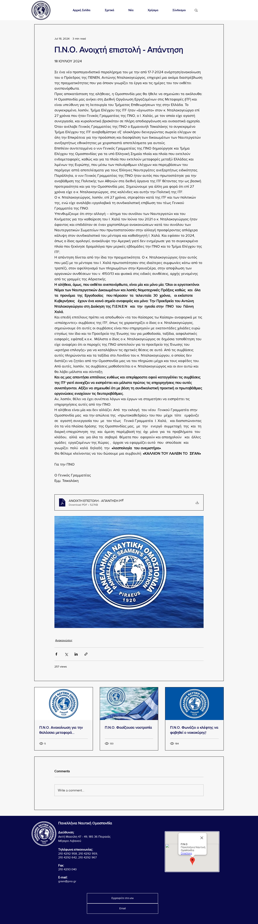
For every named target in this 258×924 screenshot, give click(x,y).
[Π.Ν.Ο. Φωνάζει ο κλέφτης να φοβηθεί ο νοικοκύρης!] (194, 703)
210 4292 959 (87, 853)
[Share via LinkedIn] (76, 654)
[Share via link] (86, 654)
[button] (109, 10)
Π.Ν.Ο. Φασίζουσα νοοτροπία (128, 727)
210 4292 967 (87, 857)
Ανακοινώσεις (63, 640)
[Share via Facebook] (56, 654)
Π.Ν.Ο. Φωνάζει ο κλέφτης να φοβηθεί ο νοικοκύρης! (194, 730)
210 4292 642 (67, 857)
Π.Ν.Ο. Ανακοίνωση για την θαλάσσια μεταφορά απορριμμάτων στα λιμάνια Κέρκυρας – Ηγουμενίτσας (61, 730)
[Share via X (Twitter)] (66, 654)
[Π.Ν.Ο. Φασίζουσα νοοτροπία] (129, 703)
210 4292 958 (67, 853)
